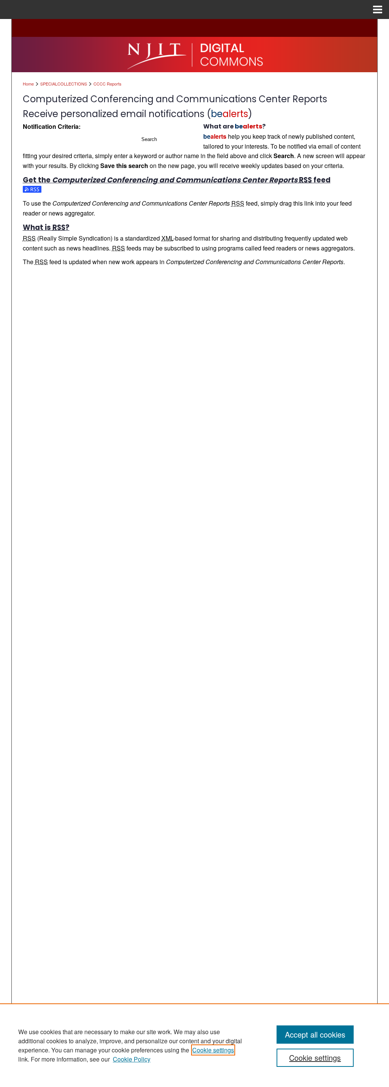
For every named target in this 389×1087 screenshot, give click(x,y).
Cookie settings (213, 1050)
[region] (194, 1045)
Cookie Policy (131, 1059)
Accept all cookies (315, 1034)
